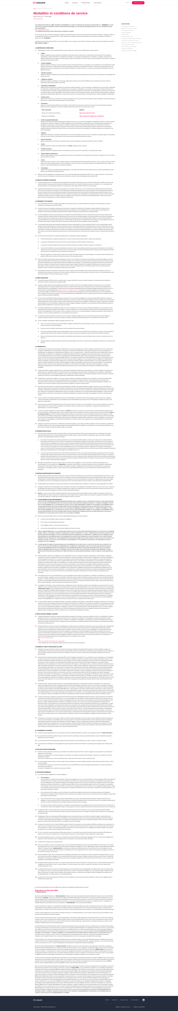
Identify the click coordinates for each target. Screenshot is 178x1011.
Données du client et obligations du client (132, 42)
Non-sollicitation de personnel (129, 46)
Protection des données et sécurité (130, 40)
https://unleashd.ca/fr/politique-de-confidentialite (91, 116)
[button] (127, 2)
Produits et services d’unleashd (129, 28)
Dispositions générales (127, 48)
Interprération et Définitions (128, 26)
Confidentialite (125, 34)
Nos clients (75, 2)
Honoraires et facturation (128, 30)
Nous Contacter (97, 2)
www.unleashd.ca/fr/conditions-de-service (69, 290)
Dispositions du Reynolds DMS (129, 50)
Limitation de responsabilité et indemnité (132, 38)
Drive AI (67, 2)
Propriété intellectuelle (127, 36)
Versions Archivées (38, 19)
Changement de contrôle (128, 44)
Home (34, 8)
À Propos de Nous (85, 2)
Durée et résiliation (126, 32)
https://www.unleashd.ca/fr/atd (87, 113)
